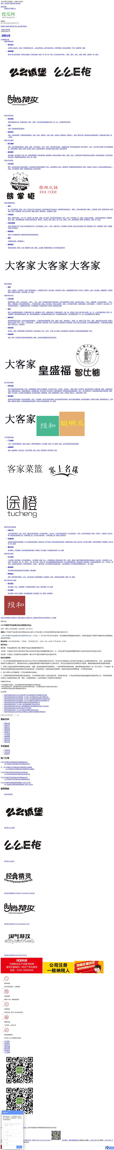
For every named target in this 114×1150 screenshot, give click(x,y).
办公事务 (44, 444)
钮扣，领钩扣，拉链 (43, 135)
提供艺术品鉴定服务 (42, 401)
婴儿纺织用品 (16, 54)
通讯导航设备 (89, 389)
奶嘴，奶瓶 (22, 148)
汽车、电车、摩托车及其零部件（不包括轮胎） (34, 533)
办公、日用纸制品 (49, 560)
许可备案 (7, 734)
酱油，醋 (55, 219)
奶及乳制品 (105, 209)
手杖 (73, 48)
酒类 (9, 238)
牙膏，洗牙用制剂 (13, 169)
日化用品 (11, 163)
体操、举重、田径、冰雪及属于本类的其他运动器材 (78, 155)
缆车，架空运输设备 (84, 533)
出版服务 (46, 577)
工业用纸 (11, 560)
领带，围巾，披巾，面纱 (74, 54)
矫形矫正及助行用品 (52, 148)
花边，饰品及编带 (13, 135)
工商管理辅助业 (17, 444)
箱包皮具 (11, 44)
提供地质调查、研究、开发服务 (32, 399)
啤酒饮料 (11, 231)
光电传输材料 (58, 391)
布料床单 (11, 327)
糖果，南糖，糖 (40, 218)
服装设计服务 (16, 401)
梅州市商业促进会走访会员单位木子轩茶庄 (17, 708)
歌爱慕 (3, 26)
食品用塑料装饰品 (20, 314)
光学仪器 (50, 391)
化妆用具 (56, 322)
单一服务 (53, 401)
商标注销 (7, 740)
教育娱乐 (11, 573)
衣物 (9, 54)
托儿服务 (43, 550)
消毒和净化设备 (25, 305)
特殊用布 (72, 331)
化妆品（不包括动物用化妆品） (102, 167)
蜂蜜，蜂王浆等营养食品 (54, 218)
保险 (9, 450)
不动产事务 (28, 450)
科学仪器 (11, 386)
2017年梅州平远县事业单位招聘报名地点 (17, 779)
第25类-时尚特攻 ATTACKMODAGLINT (17, 924)
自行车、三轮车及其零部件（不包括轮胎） (63, 533)
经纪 (34, 450)
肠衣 (84, 48)
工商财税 (35, 617)
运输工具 (11, 530)
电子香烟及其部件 (59, 247)
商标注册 (22, 617)
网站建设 (7, 1050)
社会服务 (11, 590)
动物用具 (79, 48)
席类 (13, 337)
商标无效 (7, 738)
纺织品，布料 (12, 331)
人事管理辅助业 (36, 444)
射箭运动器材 (57, 155)
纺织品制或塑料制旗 (82, 331)
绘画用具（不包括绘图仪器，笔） (94, 562)
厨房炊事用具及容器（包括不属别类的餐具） (22, 320)
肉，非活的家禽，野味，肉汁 (17, 209)
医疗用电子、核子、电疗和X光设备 (92, 147)
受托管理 (50, 450)
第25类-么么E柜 (9, 861)
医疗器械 (11, 143)
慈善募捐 (43, 450)
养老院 (37, 550)
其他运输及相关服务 (58, 542)
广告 (9, 444)
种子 (95, 226)
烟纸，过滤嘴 (39, 247)
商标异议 (7, 732)
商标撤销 (7, 736)
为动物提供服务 (30, 587)
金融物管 (11, 447)
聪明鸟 (12, 26)
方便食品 (11, 214)
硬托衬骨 (81, 135)
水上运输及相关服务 (30, 542)
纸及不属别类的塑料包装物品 (85, 560)
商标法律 (7, 742)
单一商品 (95, 54)
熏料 (21, 169)
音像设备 (97, 389)
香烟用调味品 (48, 247)
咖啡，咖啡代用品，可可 (16, 218)
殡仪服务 (36, 593)
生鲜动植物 (11, 223)
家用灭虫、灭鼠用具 (18, 324)
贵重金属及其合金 (13, 122)
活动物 (70, 226)
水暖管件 (99, 304)
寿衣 (90, 331)
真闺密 (7, 26)
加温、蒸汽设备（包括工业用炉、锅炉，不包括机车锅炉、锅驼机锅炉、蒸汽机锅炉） (69, 304)
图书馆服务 (39, 577)
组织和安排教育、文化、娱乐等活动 (23, 577)
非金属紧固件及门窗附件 (92, 314)
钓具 (28, 157)
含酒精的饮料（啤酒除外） (16, 241)
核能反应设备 (57, 305)
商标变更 (7, 725)
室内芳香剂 (37, 169)
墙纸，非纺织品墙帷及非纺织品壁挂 (45, 337)
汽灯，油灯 (38, 302)
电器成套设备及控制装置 (100, 391)
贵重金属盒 (23, 122)
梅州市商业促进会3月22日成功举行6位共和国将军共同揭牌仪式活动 (25, 695)
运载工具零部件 (61, 535)
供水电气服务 (87, 542)
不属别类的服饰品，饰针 (28, 135)
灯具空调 (11, 298)
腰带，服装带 (87, 54)
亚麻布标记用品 (105, 135)
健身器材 (11, 152)
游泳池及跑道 (100, 155)
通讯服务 (11, 567)
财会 (49, 444)
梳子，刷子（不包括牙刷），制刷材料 (29, 322)
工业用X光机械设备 (24, 393)
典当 (55, 450)
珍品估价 (21, 450)
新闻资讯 (7, 8)
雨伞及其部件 (67, 48)
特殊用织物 (20, 331)
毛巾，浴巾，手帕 (47, 331)
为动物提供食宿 (52, 550)
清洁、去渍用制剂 (51, 167)
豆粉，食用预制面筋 (18, 219)
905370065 (108, 1140)
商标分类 (41, 617)
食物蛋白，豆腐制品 (46, 211)
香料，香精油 (87, 167)
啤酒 (9, 234)
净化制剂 (58, 290)
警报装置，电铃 (46, 393)
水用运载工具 (50, 535)
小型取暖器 (34, 305)
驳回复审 (7, 730)
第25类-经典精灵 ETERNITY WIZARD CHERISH (19, 893)
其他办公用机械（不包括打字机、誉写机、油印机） (53, 389)
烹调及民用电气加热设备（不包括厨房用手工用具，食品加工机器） (64, 302)
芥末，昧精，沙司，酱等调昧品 (69, 219)
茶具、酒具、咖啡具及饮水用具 (97, 320)
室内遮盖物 (64, 331)
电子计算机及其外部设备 (16, 389)
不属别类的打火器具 (45, 305)
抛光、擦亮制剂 (63, 167)
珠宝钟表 (11, 119)
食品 (9, 206)
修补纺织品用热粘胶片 (92, 135)
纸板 (40, 560)
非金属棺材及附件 (61, 314)
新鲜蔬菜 (90, 226)
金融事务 (14, 450)
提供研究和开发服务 (14, 399)
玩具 (23, 155)
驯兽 (66, 577)
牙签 (50, 322)
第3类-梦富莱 (8, 794)
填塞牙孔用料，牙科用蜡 (19, 292)
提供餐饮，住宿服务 (14, 550)
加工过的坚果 (26, 211)
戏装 (40, 54)
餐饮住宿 (11, 547)
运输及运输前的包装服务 (16, 542)
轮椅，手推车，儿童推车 (99, 533)
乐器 (9, 125)
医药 (9, 287)
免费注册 (12, 3)
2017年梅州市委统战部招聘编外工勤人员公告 (18, 784)
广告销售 (11, 440)
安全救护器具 (36, 393)
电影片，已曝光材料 (76, 393)
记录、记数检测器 (30, 389)
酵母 (81, 219)
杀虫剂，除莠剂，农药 (86, 290)
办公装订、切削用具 (101, 560)
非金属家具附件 (73, 314)
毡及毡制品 (37, 331)
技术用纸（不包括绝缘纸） (23, 560)
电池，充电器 (64, 393)
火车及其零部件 (13, 533)
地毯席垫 (11, 334)
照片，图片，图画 (69, 560)
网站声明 (7, 1048)
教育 (9, 577)
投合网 (20, 26)
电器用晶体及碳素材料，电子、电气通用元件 (77, 391)
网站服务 (11, 396)
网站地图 (7, 1047)
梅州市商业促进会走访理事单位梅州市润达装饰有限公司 (22, 702)
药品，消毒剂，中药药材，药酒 (18, 290)
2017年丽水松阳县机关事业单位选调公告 (17, 774)
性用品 (29, 148)
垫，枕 (81, 314)
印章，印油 (39, 562)
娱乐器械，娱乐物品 (14, 155)
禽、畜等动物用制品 (33, 314)
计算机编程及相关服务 (28, 401)
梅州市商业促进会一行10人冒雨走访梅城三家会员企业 (21, 710)
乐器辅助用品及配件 (18, 128)
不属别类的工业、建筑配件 (32, 312)
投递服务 (105, 542)
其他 (85, 393)
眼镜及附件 (55, 393)
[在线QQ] (9, 31)
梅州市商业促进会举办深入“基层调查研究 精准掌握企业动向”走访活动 (26, 706)
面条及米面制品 (100, 218)
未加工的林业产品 (13, 226)
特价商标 (7, 617)
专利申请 (7, 750)
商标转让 (14, 617)
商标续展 (7, 729)
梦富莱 (24, 26)
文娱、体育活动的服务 (57, 577)
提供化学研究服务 (48, 399)
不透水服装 (34, 54)
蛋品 (99, 209)
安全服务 (11, 593)
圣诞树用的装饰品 (20, 157)
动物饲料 (100, 226)
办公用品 (11, 557)
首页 (2, 617)
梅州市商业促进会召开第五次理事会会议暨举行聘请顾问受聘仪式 (25, 712)
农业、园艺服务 (41, 587)
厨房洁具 (11, 317)
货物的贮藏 (69, 542)
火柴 (22, 247)
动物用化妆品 (28, 169)
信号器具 (81, 389)
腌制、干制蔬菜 (92, 209)
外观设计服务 (95, 399)
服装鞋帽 (11, 51)
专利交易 (7, 752)
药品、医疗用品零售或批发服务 (69, 444)
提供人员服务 (19, 593)
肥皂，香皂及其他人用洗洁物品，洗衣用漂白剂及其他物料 (26, 167)
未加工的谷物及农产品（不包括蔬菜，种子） (34, 226)
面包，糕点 (66, 218)
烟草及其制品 (12, 247)
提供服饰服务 (28, 593)
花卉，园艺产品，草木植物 (58, 226)
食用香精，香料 (89, 219)
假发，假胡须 (55, 135)
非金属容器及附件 (17, 312)
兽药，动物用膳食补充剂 (70, 290)
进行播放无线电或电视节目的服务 (18, 570)
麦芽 (105, 226)
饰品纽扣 (11, 132)
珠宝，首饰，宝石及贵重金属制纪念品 (40, 122)
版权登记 (7, 754)
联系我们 (7, 1043)
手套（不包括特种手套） (58, 54)
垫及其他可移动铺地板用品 (24, 337)
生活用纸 (35, 560)
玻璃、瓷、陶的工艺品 (79, 320)
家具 (9, 309)
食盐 (50, 219)
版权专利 (29, 617)
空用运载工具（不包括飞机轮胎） (34, 535)
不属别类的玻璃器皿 (43, 320)
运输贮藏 (11, 538)
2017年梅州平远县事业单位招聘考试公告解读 (19, 769)
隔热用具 (62, 322)
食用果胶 (18, 211)
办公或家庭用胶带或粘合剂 (54, 562)
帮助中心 (13, 8)
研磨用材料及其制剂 (75, 167)
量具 (75, 389)
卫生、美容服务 (19, 587)
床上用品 (57, 331)
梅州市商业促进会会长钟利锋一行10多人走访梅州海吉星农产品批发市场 (27, 699)
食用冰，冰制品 (43, 219)
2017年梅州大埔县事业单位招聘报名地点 (17, 764)
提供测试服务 (85, 399)
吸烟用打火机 (29, 247)
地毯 (9, 337)
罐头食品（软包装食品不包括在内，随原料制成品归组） (53, 209)
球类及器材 (41, 155)
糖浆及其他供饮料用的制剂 (29, 234)
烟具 (18, 247)
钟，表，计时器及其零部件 (62, 122)
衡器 (72, 389)
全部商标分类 (5, 39)
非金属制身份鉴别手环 (48, 314)
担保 (38, 450)
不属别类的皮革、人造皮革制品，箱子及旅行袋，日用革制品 (42, 48)
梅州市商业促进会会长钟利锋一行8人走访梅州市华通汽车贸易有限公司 (26, 700)
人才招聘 (53, 617)
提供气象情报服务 (74, 399)
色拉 (13, 211)
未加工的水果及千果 (79, 226)
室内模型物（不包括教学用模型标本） (75, 564)
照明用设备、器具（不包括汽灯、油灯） (20, 302)
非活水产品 (30, 209)
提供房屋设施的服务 (28, 550)
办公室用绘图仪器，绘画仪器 (73, 562)
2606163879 (93, 1140)
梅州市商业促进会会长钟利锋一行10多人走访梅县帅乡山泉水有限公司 (26, 697)
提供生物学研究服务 (61, 399)
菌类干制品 (35, 211)
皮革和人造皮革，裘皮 (15, 48)
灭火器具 (14, 393)
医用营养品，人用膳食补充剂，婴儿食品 (41, 290)
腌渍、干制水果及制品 (79, 209)
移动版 (18, 3)
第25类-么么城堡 (9, 827)
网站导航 (3, 6)
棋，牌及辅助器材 (31, 155)
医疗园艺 (11, 583)
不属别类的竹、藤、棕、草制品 (64, 312)
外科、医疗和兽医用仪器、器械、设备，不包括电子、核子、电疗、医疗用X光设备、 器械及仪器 (38, 147)
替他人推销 (26, 444)
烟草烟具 (11, 244)
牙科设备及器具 (75, 147)
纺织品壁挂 (29, 331)
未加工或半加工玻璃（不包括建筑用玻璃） (86, 322)
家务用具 (69, 322)
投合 (16, 26)
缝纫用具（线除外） (66, 135)
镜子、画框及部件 (48, 312)
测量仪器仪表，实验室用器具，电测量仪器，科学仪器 (29, 391)
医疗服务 (11, 587)
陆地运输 (41, 542)
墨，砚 (32, 562)
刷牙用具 (45, 322)
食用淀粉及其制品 (31, 219)
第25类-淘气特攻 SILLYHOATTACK (15, 955)
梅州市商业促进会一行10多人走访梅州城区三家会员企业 (22, 704)
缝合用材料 (63, 148)
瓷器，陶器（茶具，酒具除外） (61, 320)
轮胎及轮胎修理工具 (16, 535)
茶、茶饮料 (28, 218)
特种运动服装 (25, 54)
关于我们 (7, 1041)
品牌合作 (7, 1045)
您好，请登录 (5, 3)
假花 (75, 135)
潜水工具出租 (78, 542)
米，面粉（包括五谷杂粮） (85, 218)
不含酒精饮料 (16, 234)
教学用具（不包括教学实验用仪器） (50, 564)
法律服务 (50, 593)
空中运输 (48, 542)
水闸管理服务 (97, 542)
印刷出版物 (59, 560)
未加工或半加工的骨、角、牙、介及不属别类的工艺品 (92, 312)
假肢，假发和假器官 (38, 148)
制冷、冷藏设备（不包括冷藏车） (97, 302)
